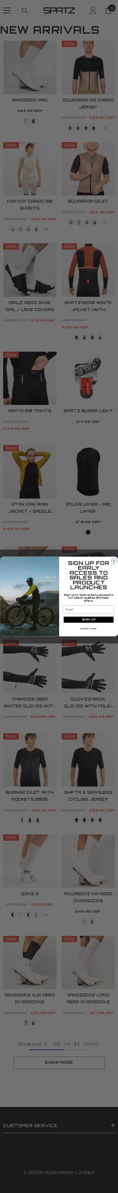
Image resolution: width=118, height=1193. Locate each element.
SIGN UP (88, 619)
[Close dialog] (113, 560)
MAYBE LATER (89, 629)
